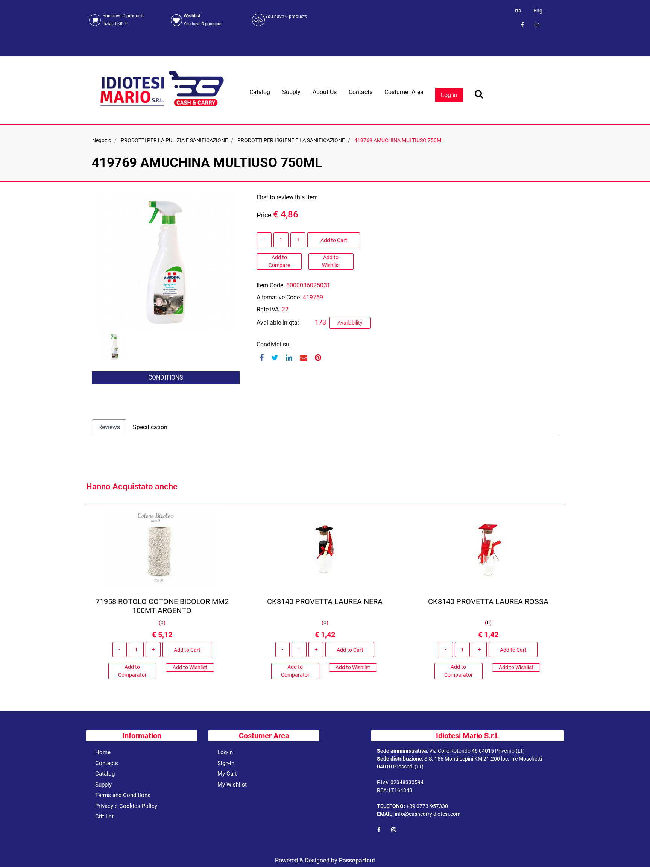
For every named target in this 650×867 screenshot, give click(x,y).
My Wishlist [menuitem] (232, 784)
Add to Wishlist (331, 261)
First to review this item (287, 197)
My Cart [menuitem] (227, 773)
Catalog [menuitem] (259, 92)
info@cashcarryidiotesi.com (427, 814)
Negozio (101, 140)
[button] (165, 260)
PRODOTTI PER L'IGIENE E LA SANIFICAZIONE (291, 140)
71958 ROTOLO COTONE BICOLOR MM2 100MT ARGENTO (162, 606)
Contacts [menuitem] (360, 92)
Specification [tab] (150, 427)
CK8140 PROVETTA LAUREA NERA (325, 601)
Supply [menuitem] (291, 92)
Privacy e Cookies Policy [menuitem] (126, 806)
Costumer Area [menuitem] (404, 92)
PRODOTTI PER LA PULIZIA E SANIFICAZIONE (174, 140)
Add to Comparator (132, 671)
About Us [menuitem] (325, 92)
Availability (350, 323)
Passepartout (357, 860)
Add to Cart (333, 240)
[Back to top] (635, 850)
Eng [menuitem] (537, 11)
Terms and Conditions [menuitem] (122, 795)
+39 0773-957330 (427, 806)
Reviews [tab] (109, 427)
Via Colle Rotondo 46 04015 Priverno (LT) (477, 751)
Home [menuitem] (103, 752)
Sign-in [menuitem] (225, 763)
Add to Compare (279, 261)
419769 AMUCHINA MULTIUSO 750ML (399, 140)
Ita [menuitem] (518, 11)
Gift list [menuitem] (104, 816)
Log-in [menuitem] (225, 752)
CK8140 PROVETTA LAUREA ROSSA (488, 601)
